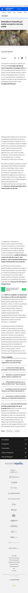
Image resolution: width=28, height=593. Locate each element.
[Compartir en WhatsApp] (15, 58)
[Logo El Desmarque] (14, 493)
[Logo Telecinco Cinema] (14, 526)
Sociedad (19, 12)
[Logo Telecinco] (14, 477)
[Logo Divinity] (14, 488)
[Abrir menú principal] (25, 9)
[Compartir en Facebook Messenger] (22, 58)
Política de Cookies (14, 564)
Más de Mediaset (7, 457)
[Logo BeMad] (14, 515)
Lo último (4, 12)
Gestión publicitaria (14, 566)
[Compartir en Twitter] (18, 58)
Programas (5, 444)
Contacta (14, 570)
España (9, 12)
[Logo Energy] (14, 510)
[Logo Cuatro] (14, 482)
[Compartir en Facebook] (25, 58)
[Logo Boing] (14, 504)
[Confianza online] (14, 587)
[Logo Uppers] (14, 521)
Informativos (9, 431)
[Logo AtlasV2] (14, 537)
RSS (14, 568)
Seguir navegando (8, 452)
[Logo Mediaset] (14, 464)
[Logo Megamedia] (14, 579)
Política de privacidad (14, 560)
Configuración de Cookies (14, 562)
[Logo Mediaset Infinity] (14, 471)
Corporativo (6, 448)
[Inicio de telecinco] (2, 9)
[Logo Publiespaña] (14, 543)
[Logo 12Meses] (14, 532)
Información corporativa (14, 558)
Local (14, 12)
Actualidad (5, 440)
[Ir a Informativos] (9, 9)
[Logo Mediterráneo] (14, 548)
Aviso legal (14, 555)
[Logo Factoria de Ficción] (14, 499)
